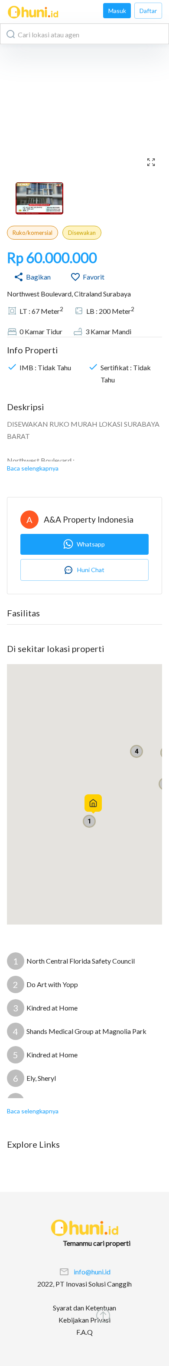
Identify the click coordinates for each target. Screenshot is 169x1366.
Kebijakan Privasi (84, 1320)
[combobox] (84, 34)
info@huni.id (92, 1271)
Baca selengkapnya (32, 468)
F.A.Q (84, 1332)
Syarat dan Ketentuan (84, 1307)
